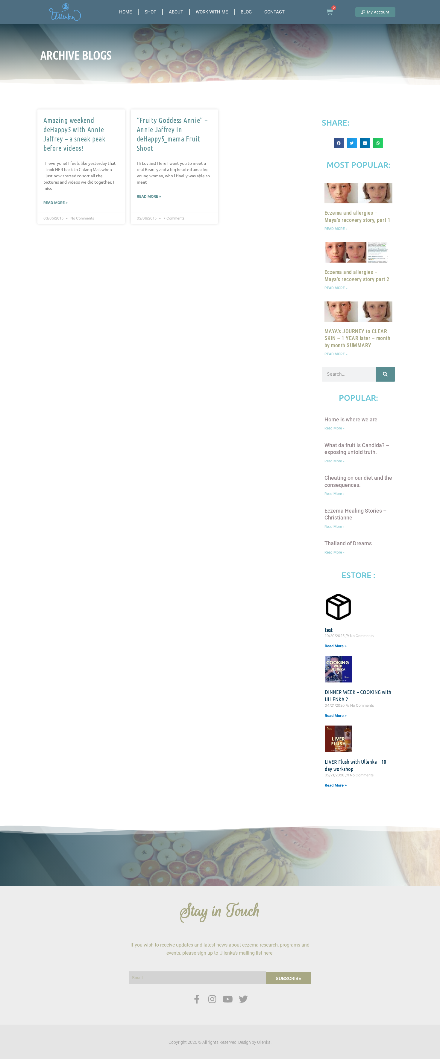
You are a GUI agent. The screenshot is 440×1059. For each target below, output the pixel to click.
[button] (339, 143)
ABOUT (176, 12)
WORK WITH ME (212, 12)
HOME (125, 12)
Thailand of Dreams (348, 543)
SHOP (150, 12)
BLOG (246, 12)
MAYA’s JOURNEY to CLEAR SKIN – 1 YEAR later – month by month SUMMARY (357, 338)
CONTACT (274, 12)
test (329, 629)
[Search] (385, 374)
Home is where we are (350, 419)
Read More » (55, 202)
